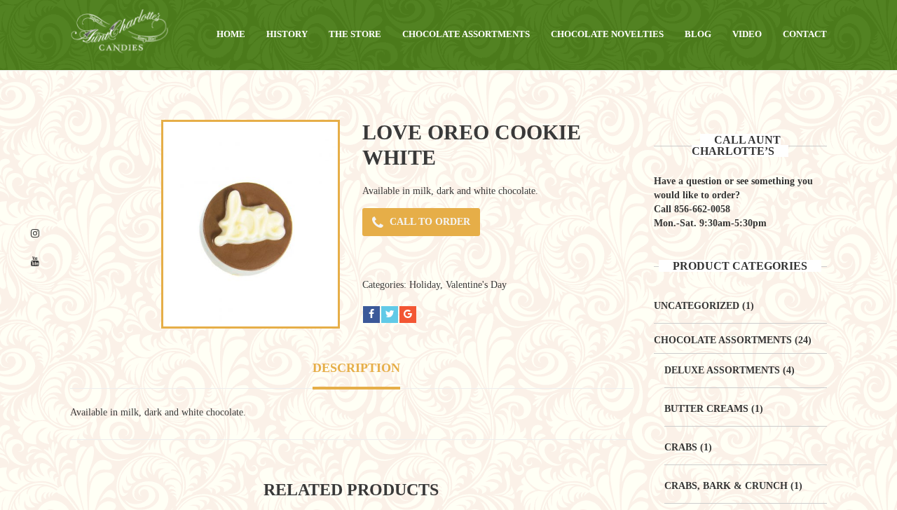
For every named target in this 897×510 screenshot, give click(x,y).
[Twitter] (389, 314)
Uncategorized (696, 306)
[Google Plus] (407, 314)
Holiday (424, 285)
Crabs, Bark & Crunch (726, 486)
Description (356, 368)
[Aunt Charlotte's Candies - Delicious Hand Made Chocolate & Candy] (119, 30)
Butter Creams (706, 409)
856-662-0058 (702, 209)
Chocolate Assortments (723, 340)
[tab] (356, 370)
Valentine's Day (476, 285)
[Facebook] (371, 314)
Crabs (680, 447)
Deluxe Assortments (722, 370)
